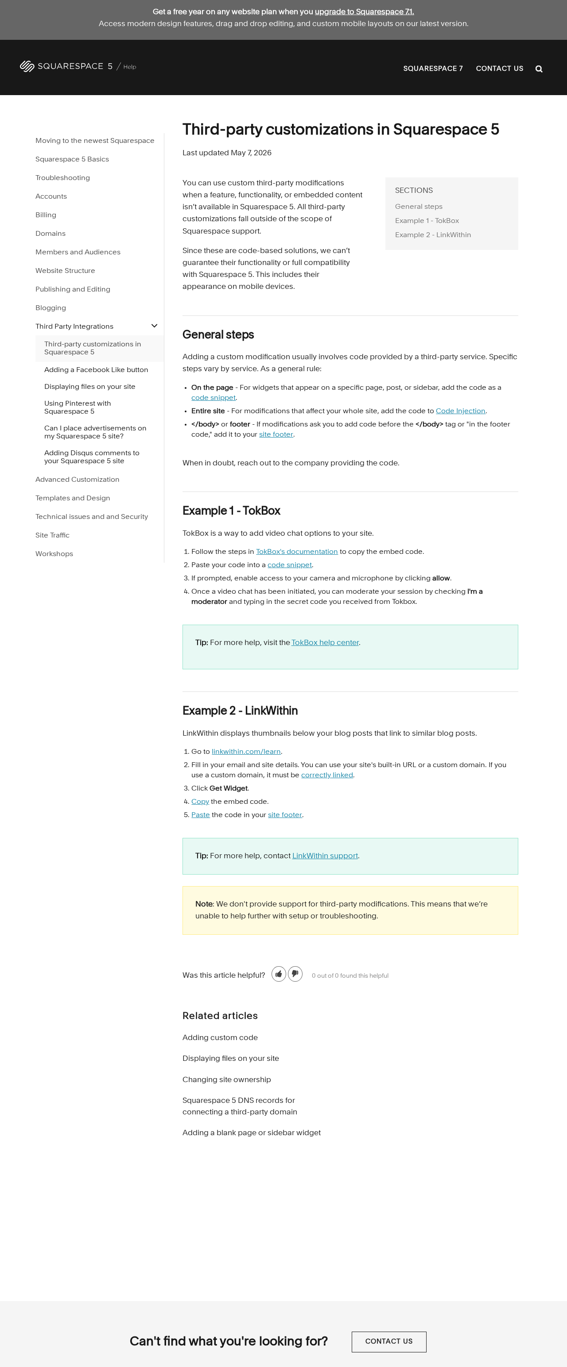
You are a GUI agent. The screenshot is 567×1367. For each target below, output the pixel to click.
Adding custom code (220, 1038)
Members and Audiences (77, 252)
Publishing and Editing (72, 289)
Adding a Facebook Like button (96, 370)
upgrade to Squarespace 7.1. (364, 12)
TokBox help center (325, 643)
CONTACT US (500, 69)
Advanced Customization (77, 480)
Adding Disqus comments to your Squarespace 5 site (92, 457)
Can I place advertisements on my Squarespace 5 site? (95, 432)
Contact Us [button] (389, 1342)
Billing (45, 215)
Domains (50, 234)
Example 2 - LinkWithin (433, 235)
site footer (276, 434)
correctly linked (327, 775)
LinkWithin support (325, 856)
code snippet (213, 398)
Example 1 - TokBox (427, 221)
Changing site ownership (227, 1080)
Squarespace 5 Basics (72, 159)
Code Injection (460, 411)
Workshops (54, 554)
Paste (200, 815)
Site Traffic (52, 535)
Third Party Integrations (74, 326)
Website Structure (65, 271)
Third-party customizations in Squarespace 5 (92, 348)
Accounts (51, 196)
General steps (419, 207)
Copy (200, 802)
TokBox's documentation (297, 552)
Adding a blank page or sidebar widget (252, 1133)
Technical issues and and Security (91, 517)
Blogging (50, 308)
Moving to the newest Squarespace (95, 141)
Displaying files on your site (231, 1059)
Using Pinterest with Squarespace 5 (77, 407)
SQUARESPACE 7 (433, 69)
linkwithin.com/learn (246, 752)
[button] (279, 974)
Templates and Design (72, 498)
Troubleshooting (62, 178)
